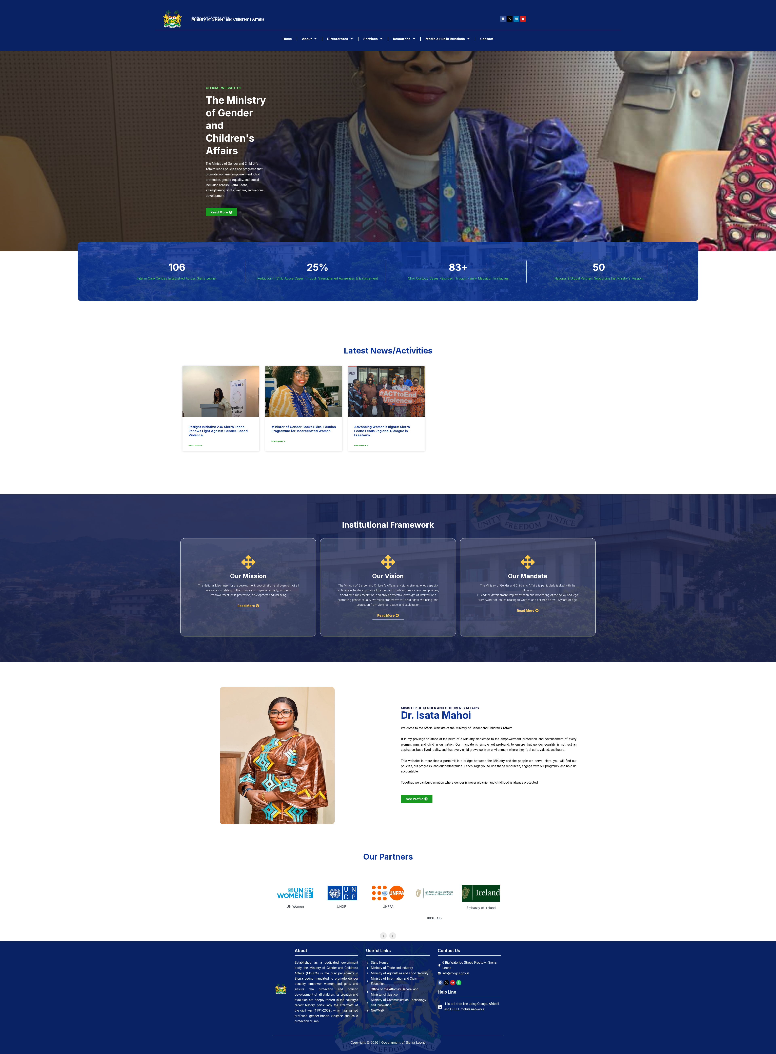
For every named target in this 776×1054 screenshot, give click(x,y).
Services (370, 39)
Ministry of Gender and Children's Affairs (227, 19)
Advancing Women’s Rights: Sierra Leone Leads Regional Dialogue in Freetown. (382, 431)
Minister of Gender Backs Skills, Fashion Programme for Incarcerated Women (303, 429)
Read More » (195, 445)
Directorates (337, 39)
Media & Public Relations (445, 39)
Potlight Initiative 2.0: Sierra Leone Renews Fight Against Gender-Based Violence (218, 431)
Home (287, 39)
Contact (486, 39)
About (307, 39)
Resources (401, 39)
